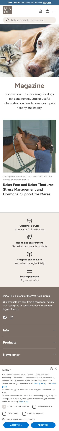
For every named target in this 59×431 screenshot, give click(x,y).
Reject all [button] (43, 425)
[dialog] (29, 398)
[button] (47, 11)
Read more (24, 401)
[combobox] (29, 20)
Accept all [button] (16, 425)
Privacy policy (40, 383)
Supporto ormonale (20, 179)
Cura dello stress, (35, 176)
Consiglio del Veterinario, (15, 176)
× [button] (55, 369)
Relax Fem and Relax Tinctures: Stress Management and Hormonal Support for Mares (28, 189)
